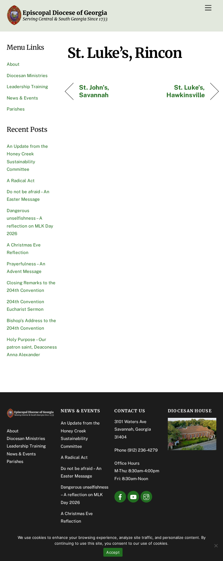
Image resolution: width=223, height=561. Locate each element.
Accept (113, 552)
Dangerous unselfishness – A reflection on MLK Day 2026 (84, 494)
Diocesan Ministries (27, 75)
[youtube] (133, 496)
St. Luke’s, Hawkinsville (175, 91)
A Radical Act (21, 180)
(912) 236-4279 (142, 450)
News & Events (22, 97)
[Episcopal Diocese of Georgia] (57, 24)
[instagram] (146, 496)
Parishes (16, 108)
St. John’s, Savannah (94, 91)
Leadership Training (27, 86)
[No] (216, 545)
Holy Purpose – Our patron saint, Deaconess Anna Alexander (32, 347)
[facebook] (120, 496)
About (13, 64)
